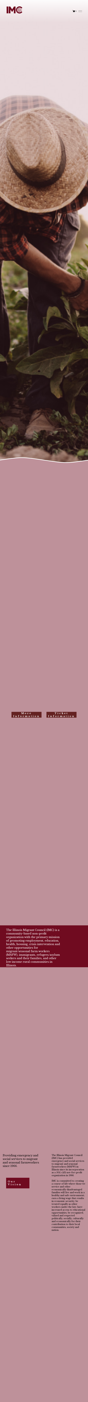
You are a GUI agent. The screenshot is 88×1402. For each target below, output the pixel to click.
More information (26, 715)
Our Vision (15, 1183)
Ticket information (61, 715)
